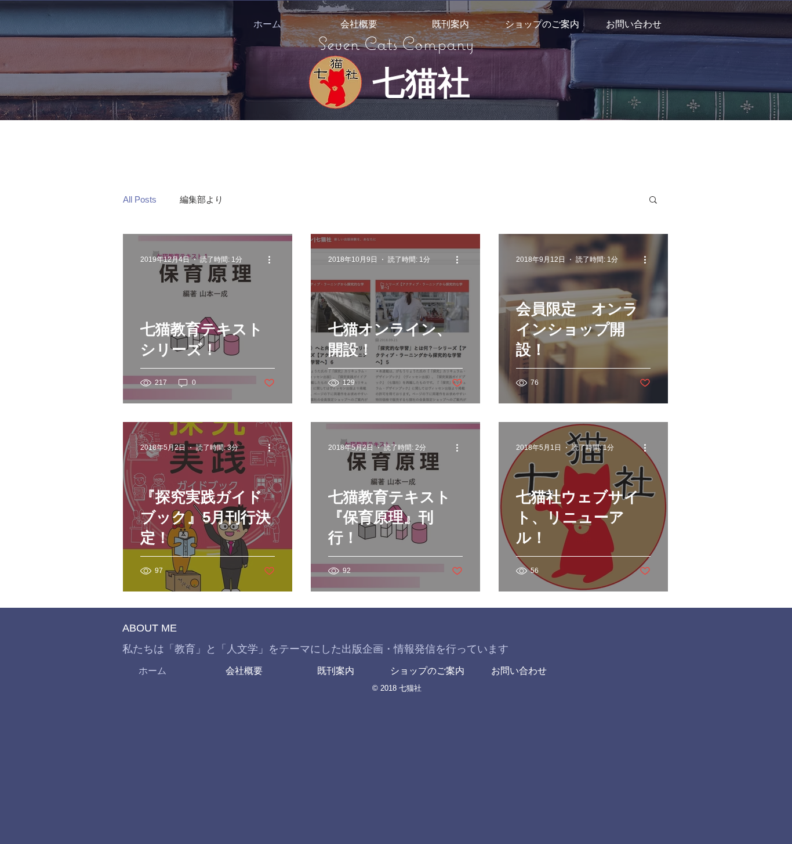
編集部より (201, 199)
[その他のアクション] (273, 259)
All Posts (140, 199)
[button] (653, 200)
